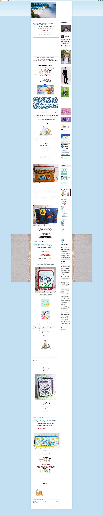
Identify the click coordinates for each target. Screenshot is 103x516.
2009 (62, 241)
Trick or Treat (35, 195)
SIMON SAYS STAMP (45, 297)
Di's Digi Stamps (48, 80)
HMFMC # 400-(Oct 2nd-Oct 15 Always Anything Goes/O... (66, 219)
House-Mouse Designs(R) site (46, 75)
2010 (62, 240)
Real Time (65, 155)
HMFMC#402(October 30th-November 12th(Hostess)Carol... (66, 213)
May (62, 224)
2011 (62, 239)
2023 (62, 209)
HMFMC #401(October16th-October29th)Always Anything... (65, 216)
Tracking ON (67, 155)
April (62, 225)
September (63, 220)
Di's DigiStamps (48, 81)
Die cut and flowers (36, 360)
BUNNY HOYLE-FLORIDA (64, 178)
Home (45, 501)
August (63, 221)
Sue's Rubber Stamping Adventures (40, 7)
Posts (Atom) (37, 502)
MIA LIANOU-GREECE (63, 183)
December (63, 210)
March (63, 226)
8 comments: (40, 499)
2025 (62, 207)
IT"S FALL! (35, 142)
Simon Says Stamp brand (52, 325)
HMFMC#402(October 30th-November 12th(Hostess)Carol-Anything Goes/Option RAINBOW (44, 24)
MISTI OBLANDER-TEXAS (64, 184)
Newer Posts (34, 501)
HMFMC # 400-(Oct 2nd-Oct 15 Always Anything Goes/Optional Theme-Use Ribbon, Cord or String (45, 421)
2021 (62, 230)
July (62, 222)
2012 (62, 238)
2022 (62, 229)
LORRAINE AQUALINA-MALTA (64, 182)
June (62, 223)
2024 (62, 208)
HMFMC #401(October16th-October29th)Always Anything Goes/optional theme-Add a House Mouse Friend (44, 245)
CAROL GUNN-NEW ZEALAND (64, 179)
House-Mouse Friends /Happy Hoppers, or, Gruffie (40, 60)
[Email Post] (42, 241)
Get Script (63, 155)
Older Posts (57, 501)
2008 (62, 242)
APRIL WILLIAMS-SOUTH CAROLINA (65, 177)
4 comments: (40, 241)
